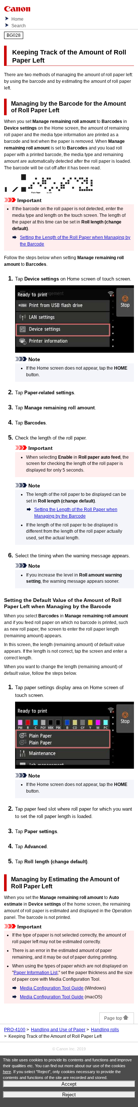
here (7, 1071)
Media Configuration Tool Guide (52, 988)
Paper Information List (35, 972)
